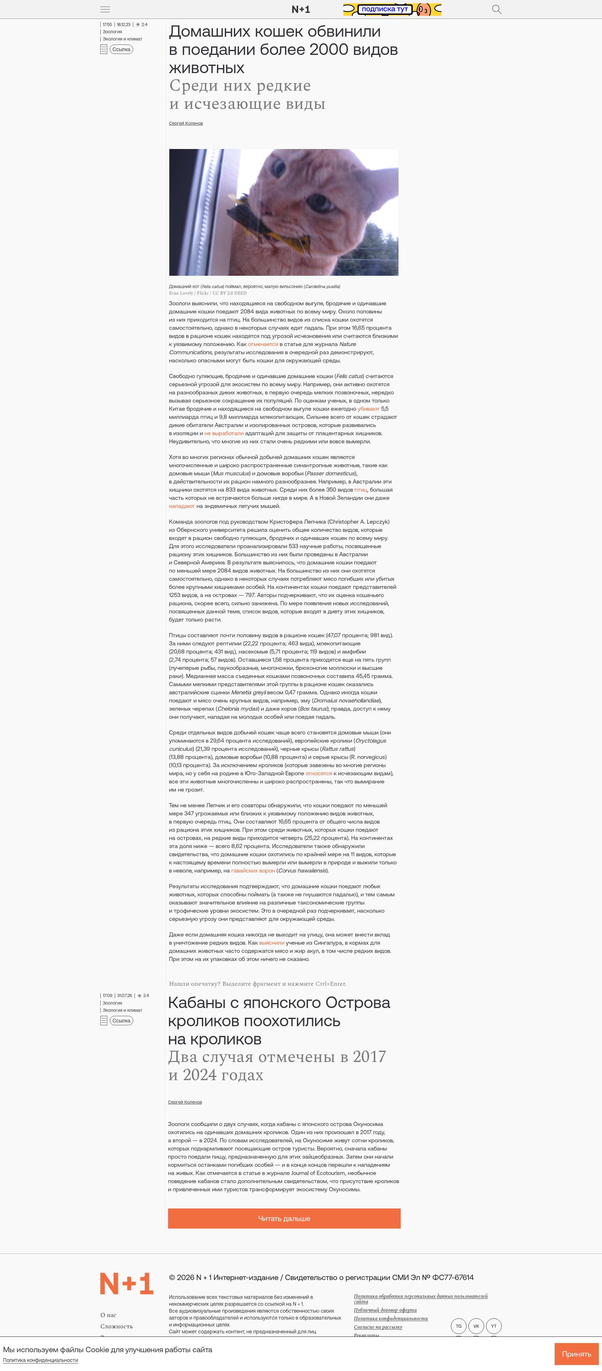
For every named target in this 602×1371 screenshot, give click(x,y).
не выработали (224, 433)
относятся (319, 773)
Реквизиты (366, 1335)
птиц (361, 489)
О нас (108, 1315)
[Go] (105, 9)
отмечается (263, 344)
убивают (369, 408)
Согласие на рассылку (378, 1327)
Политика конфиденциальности (40, 1360)
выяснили (271, 942)
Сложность (116, 1326)
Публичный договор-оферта (385, 1310)
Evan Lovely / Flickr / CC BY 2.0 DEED (208, 293)
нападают (182, 506)
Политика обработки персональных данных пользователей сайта (421, 1299)
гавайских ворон (253, 870)
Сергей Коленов (186, 123)
